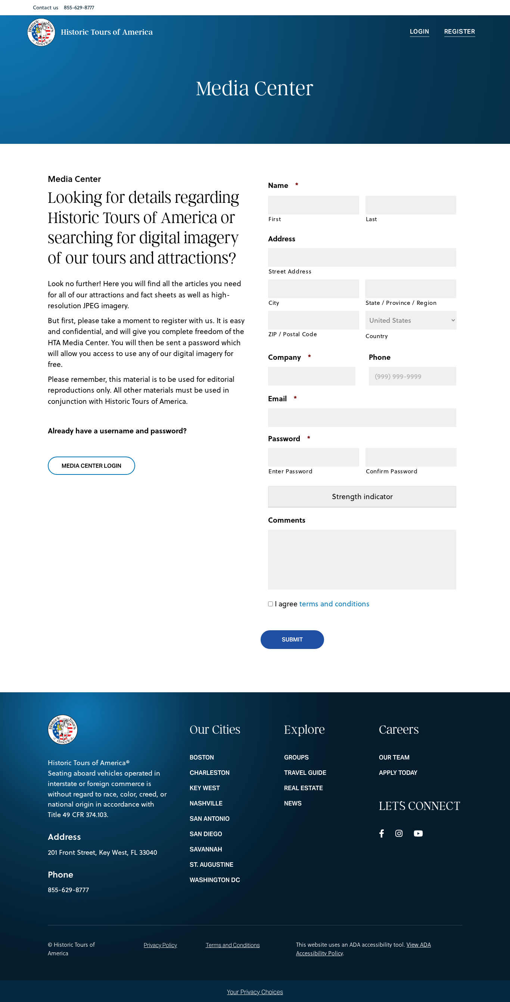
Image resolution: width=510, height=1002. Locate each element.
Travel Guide (325, 773)
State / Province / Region (401, 303)
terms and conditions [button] (334, 604)
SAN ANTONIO (231, 819)
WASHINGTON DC (231, 880)
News (325, 804)
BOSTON (231, 758)
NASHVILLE (231, 804)
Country (377, 336)
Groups (325, 758)
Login (419, 31)
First (274, 219)
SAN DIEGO (231, 834)
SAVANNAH (231, 850)
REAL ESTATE (325, 788)
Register (459, 31)
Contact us (45, 7)
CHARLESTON (231, 773)
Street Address (289, 271)
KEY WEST (231, 788)
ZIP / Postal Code (292, 334)
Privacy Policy (160, 945)
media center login (96, 465)
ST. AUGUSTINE (231, 865)
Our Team (420, 758)
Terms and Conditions (233, 945)
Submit (292, 639)
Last (371, 219)
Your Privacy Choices (255, 991)
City (273, 303)
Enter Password (290, 471)
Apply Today (420, 773)
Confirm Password (392, 471)
